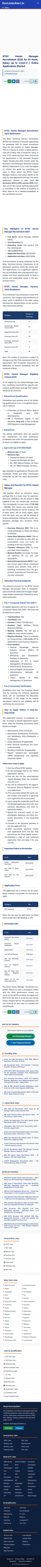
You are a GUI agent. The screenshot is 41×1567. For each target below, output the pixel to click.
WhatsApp (9, 81)
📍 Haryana (25, 1298)
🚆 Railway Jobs (8, 1251)
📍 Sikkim (6, 1327)
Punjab (6, 1489)
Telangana (18, 1492)
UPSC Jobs (7, 1440)
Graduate (7, 1511)
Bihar (16, 1465)
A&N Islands (8, 1462)
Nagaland (7, 1486)
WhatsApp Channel (31, 81)
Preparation (26, 1544)
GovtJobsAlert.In (13, 3)
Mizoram (31, 1483)
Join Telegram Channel (35, 1012)
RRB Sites (7, 1547)
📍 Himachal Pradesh (9, 1301)
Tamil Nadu (7, 1492)
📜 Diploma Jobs (8, 1378)
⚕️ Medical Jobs (8, 1382)
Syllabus (25, 1541)
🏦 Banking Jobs (9, 1255)
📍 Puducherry (26, 1321)
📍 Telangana (7, 1330)
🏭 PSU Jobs (7, 1269)
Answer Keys (26, 1538)
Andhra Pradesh (20, 1462)
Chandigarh (32, 1465)
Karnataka (7, 1477)
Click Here (29, 938)
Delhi (16, 1468)
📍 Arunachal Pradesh (28, 1285)
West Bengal (32, 1495)
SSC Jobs (24, 1440)
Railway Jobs (8, 1443)
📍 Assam (6, 1288)
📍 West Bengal (7, 1337)
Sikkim (30, 1489)
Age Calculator (9, 1551)
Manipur (6, 1483)
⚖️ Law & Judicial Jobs (10, 1396)
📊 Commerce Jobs (10, 1392)
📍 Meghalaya (25, 1314)
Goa (5, 1471)
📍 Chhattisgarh (26, 1292)
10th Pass (7, 1508)
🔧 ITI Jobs (7, 1374)
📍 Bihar (24, 1288)
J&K (16, 1474)
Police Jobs (25, 1446)
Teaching (7, 1520)
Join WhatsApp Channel (31, 1012)
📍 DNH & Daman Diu (9, 1340)
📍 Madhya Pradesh (9, 1311)
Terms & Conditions (25, 1561)
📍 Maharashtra (26, 1311)
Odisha (17, 1486)
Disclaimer (12, 1561)
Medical (22, 1517)
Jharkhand (31, 1474)
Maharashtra (32, 1480)
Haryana (30, 1471)
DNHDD (30, 1468)
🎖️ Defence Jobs (9, 1259)
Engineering (8, 1514)
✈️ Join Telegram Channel (20, 1043)
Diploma (6, 1517)
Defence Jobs (8, 1446)
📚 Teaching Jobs (9, 1266)
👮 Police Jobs (8, 1262)
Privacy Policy (19, 1559)
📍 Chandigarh (7, 1292)
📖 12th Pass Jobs (9, 1360)
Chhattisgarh (8, 1468)
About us (10, 1559)
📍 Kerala (6, 1308)
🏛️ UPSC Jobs (8, 1244)
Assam (6, 1465)
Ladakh (30, 1477)
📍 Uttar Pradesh (8, 1334)
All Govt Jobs (8, 1535)
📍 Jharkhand (7, 1304)
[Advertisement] (20, 31)
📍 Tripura (24, 1330)
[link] (17, 81)
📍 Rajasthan (25, 1324)
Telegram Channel (35, 81)
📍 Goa (23, 1295)
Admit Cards (8, 1538)
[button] (38, 3)
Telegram (14, 81)
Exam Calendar (9, 1541)
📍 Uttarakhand (26, 1334)
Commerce (7, 1523)
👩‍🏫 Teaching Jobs (9, 1385)
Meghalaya (18, 1483)
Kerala (17, 1477)
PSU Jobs (24, 1449)
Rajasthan (18, 1489)
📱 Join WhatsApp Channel (20, 1036)
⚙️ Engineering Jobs (10, 1371)
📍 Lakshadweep (26, 1340)
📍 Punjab (6, 1324)
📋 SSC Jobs (7, 1248)
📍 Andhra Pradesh (9, 1285)
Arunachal (31, 1462)
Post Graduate (24, 1511)
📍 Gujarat (6, 1298)
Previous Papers (9, 1544)
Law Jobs (23, 1523)
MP (16, 1480)
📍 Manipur (6, 1314)
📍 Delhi (5, 1295)
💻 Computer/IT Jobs (10, 1389)
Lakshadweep (8, 1480)
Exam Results (26, 1535)
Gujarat (17, 1471)
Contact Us (30, 1559)
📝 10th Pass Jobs (9, 1356)
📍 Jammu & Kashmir (28, 1301)
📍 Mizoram (6, 1317)
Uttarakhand (19, 1495)
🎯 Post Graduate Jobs (11, 1367)
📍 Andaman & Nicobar (28, 1337)
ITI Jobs (22, 1514)
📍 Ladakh (24, 1308)
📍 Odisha (6, 1321)
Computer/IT (24, 1520)
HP (5, 1474)
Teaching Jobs (8, 1449)
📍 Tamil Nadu (26, 1327)
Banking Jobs (26, 1443)
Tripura (30, 1492)
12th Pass (23, 1508)
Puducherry (32, 1486)
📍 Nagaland (25, 1317)
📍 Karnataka (25, 1304)
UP (5, 1495)
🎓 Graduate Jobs (9, 1364)
